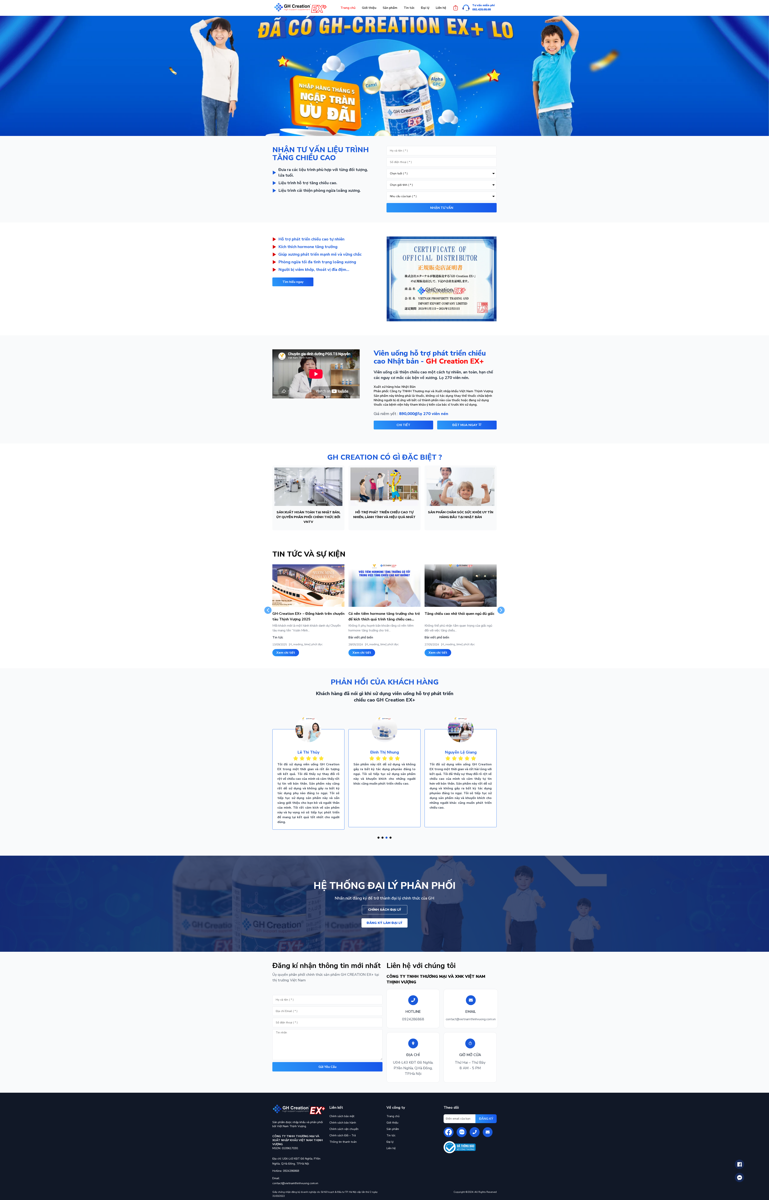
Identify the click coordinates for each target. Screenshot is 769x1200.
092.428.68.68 (481, 9)
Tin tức (391, 1135)
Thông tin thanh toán (343, 1142)
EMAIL (470, 1011)
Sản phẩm (393, 1129)
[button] (292, 281)
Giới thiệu (392, 1123)
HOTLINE (413, 1011)
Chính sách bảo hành (342, 1123)
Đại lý (390, 1142)
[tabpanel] (308, 771)
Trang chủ (393, 1116)
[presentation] (378, 838)
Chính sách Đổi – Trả (342, 1135)
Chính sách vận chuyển (343, 1129)
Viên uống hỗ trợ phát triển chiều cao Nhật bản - (430, 357)
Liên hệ (391, 1148)
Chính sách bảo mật (341, 1116)
